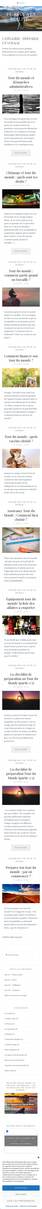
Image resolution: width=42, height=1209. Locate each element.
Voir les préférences (21, 1201)
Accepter (21, 1188)
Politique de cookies (11, 1206)
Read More (23, 154)
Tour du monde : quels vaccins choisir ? (21, 438)
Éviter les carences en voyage (16, 995)
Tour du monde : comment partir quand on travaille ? (21, 275)
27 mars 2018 (21, 612)
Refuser (21, 1194)
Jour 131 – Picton (11, 980)
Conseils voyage (11, 1045)
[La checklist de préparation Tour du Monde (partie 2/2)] (21, 804)
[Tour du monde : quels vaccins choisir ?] (21, 467)
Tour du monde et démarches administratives (21, 82)
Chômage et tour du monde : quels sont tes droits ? (21, 176)
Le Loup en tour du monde (14, 1055)
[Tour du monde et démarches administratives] (21, 113)
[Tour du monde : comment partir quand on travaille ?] (21, 306)
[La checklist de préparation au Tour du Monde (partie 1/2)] (21, 709)
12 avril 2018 (21, 445)
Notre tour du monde (12, 1060)
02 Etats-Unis (10, 1019)
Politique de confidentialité (28, 1206)
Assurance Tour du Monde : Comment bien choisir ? (21, 515)
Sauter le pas (9, 1071)
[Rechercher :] (18, 955)
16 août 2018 (21, 90)
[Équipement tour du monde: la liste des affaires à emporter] (21, 634)
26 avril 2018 (21, 284)
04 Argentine (10, 1029)
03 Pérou (8, 1024)
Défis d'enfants (10, 1050)
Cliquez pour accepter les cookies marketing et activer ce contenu (21, 1141)
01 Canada (8, 1013)
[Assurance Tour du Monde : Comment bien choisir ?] (21, 552)
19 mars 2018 (21, 782)
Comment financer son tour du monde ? (21, 358)
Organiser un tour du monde (15, 1065)
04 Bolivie (8, 1034)
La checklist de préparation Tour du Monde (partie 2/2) (21, 773)
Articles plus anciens (12, 937)
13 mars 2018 (21, 880)
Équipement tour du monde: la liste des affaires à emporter (21, 603)
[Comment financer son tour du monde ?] (21, 386)
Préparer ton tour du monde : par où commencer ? (21, 871)
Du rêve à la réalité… (21, 16)
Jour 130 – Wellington (13, 985)
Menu (22, 3)
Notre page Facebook (21, 1126)
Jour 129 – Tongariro (12, 990)
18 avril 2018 (21, 364)
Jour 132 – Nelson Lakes (14, 975)
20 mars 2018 (21, 687)
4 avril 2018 (21, 523)
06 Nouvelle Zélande (12, 1039)
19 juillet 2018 (21, 185)
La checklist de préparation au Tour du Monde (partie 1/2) (21, 678)
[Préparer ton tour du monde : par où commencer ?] (21, 902)
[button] (38, 1157)
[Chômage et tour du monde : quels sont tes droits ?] (21, 207)
